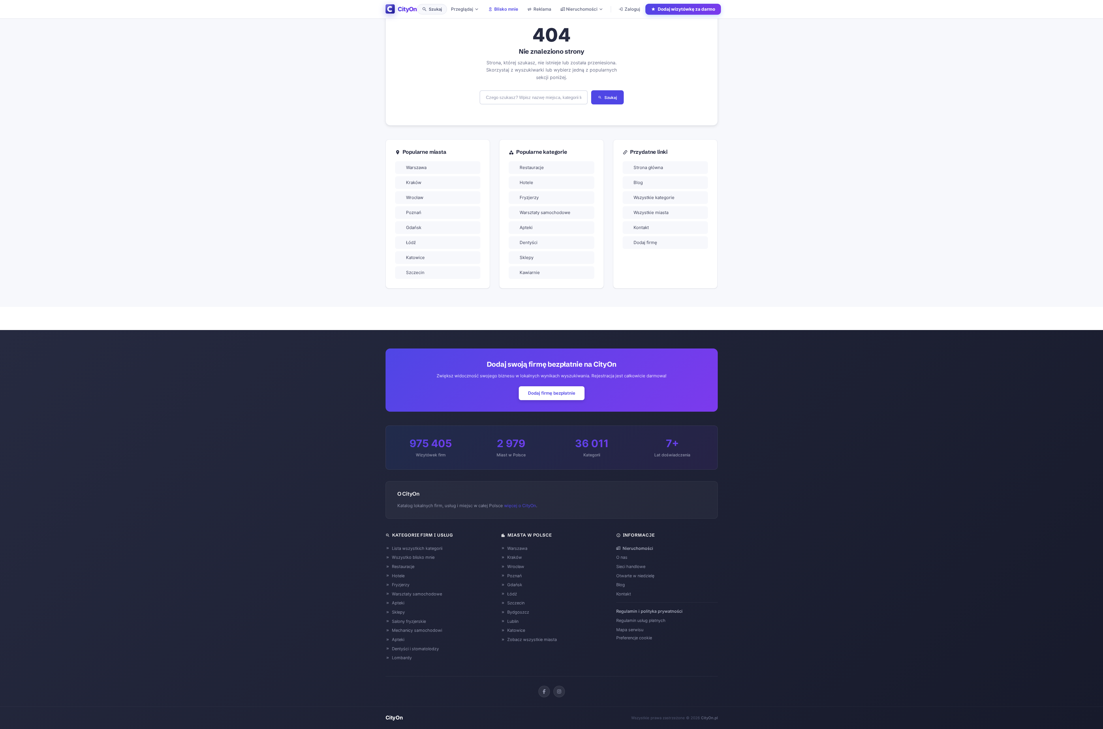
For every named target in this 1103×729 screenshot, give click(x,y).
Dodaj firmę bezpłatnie (551, 393)
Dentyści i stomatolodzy (415, 648)
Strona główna (648, 167)
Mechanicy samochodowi (417, 630)
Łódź (411, 242)
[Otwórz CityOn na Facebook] (544, 691)
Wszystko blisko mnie (413, 557)
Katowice (415, 257)
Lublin (512, 621)
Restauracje (532, 167)
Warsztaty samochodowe (545, 212)
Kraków (413, 182)
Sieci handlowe (630, 566)
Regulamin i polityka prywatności (649, 611)
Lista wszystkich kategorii (417, 548)
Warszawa (416, 167)
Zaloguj (632, 9)
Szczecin (415, 272)
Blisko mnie (506, 9)
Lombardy (402, 657)
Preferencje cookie (634, 637)
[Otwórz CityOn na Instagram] (559, 691)
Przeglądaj (462, 9)
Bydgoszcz (518, 612)
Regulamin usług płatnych (641, 620)
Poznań (413, 212)
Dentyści (529, 242)
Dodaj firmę (645, 242)
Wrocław (414, 197)
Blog (638, 182)
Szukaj (610, 97)
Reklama (542, 9)
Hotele (526, 182)
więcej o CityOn (520, 505)
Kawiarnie (530, 272)
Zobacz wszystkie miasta (532, 639)
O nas (621, 557)
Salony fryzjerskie (409, 621)
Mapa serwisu (629, 629)
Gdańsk (413, 227)
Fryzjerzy (529, 197)
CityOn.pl (709, 717)
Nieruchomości (581, 9)
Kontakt (641, 227)
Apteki (526, 227)
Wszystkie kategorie (654, 197)
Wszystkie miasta (651, 212)
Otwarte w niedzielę (635, 575)
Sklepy (526, 257)
